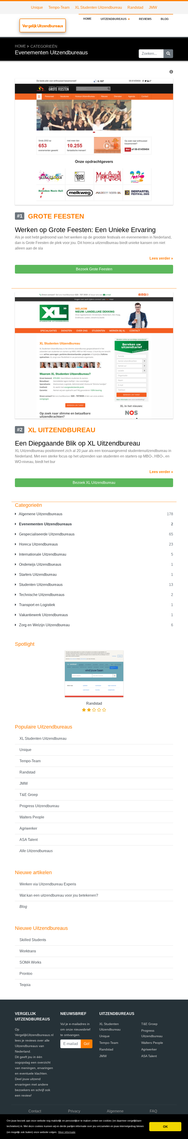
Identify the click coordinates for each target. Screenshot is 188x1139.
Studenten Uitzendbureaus (40, 585)
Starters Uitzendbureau (37, 574)
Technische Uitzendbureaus (41, 595)
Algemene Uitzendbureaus (40, 514)
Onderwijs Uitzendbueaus (39, 564)
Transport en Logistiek (36, 605)
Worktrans (27, 951)
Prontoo (25, 973)
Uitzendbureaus (114, 19)
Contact (34, 1111)
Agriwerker (28, 828)
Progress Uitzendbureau (39, 806)
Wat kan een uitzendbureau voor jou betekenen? (58, 895)
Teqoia (24, 985)
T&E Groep (28, 795)
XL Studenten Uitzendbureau (98, 7)
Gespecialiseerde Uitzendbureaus (46, 534)
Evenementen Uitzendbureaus (45, 524)
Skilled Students (32, 940)
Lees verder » (161, 258)
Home (87, 18)
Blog (165, 19)
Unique (37, 7)
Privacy (74, 1111)
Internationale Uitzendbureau (42, 554)
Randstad (135, 7)
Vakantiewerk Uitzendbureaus (43, 615)
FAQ (153, 1111)
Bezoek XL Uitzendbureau (94, 483)
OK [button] (165, 1126)
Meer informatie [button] (66, 1132)
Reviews (145, 19)
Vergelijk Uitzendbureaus (42, 25)
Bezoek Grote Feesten (94, 269)
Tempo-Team (58, 7)
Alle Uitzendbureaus (36, 851)
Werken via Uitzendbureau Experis (47, 884)
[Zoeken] (168, 53)
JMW (153, 7)
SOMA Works (30, 962)
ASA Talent (28, 840)
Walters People (31, 817)
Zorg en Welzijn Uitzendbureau (44, 625)
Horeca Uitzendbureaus (38, 544)
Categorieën (43, 46)
